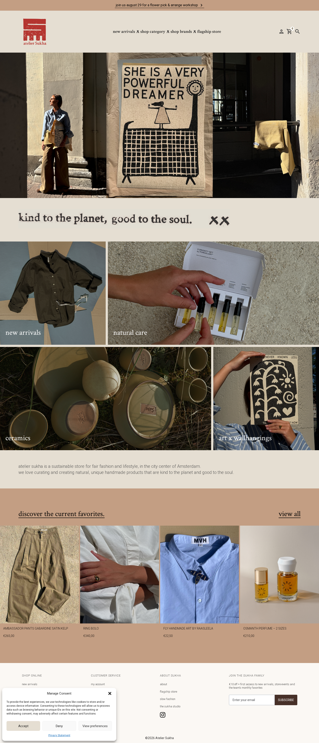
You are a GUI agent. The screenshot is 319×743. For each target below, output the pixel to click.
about (163, 684)
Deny (59, 726)
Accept (23, 726)
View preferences (95, 726)
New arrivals (124, 31)
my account (98, 684)
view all (290, 514)
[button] (110, 693)
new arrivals (29, 684)
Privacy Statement (59, 735)
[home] (36, 31)
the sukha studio (170, 706)
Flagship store (209, 31)
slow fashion (167, 699)
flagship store (168, 691)
